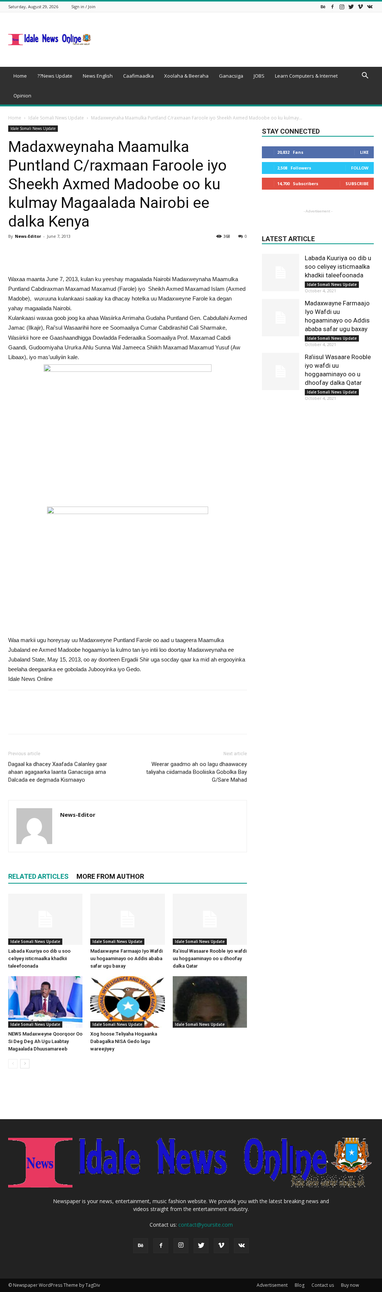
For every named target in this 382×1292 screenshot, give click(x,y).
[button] (365, 76)
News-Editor (28, 236)
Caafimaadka (138, 75)
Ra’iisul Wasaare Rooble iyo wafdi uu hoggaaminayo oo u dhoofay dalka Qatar (210, 958)
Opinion (22, 95)
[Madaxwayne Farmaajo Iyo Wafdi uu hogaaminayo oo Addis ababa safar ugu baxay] (127, 919)
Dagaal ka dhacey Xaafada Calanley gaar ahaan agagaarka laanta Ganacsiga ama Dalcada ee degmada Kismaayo (57, 772)
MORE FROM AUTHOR (110, 876)
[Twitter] (351, 6)
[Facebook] (332, 6)
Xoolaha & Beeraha (186, 75)
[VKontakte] (370, 6)
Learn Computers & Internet (306, 75)
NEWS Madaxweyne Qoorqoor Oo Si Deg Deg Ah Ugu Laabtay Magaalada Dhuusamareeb (45, 1041)
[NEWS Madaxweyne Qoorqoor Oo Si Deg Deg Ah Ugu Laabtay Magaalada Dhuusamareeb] (45, 1001)
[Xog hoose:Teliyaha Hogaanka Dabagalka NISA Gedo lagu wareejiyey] (127, 1001)
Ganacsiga (231, 75)
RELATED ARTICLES (38, 876)
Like (364, 152)
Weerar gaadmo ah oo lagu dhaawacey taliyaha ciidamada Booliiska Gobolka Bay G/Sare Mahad (196, 772)
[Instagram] (342, 6)
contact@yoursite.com (205, 1224)
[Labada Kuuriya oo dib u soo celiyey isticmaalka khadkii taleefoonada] (45, 919)
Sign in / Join (83, 6)
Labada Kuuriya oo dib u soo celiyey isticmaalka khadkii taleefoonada (39, 958)
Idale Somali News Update (56, 118)
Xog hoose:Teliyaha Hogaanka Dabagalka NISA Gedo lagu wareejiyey (123, 1041)
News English (98, 75)
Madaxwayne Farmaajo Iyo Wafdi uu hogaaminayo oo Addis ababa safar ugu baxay (126, 958)
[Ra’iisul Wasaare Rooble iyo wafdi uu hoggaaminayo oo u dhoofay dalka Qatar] (210, 919)
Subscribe (357, 183)
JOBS (259, 75)
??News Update (54, 75)
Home (20, 75)
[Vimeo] (360, 6)
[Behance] (323, 6)
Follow (360, 168)
